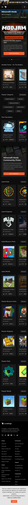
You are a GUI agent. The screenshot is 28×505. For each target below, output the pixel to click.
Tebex (16, 481)
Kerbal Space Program (7, 456)
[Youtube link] (8, 435)
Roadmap (17, 454)
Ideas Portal (18, 446)
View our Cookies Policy (14, 497)
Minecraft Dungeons (6, 459)
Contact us (17, 470)
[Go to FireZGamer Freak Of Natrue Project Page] (9, 255)
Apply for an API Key (6, 478)
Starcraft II (4, 454)
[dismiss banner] (25, 2)
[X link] (14, 435)
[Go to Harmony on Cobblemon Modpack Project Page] (9, 225)
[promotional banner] (14, 2)
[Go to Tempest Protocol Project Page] (9, 131)
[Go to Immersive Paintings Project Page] (9, 78)
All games (4, 443)
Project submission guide (6, 471)
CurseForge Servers (19, 459)
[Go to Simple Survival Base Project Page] (9, 285)
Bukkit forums (18, 456)
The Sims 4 (4, 451)
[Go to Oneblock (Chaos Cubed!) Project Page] (9, 405)
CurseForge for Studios (20, 479)
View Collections (14, 173)
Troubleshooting (19, 467)
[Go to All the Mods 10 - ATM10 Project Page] (9, 345)
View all (23, 182)
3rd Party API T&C (6, 481)
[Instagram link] (2, 435)
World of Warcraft (6, 448)
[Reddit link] (17, 435)
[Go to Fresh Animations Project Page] (9, 315)
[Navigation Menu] (2, 7)
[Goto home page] (5, 7)
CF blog (17, 448)
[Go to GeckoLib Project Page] (9, 375)
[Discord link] (11, 435)
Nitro (16, 484)
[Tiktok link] (5, 435)
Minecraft (4, 446)
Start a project (5, 467)
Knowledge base (19, 465)
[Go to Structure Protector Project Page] (9, 195)
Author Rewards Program (5, 475)
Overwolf (17, 476)
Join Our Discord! (19, 443)
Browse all (23, 94)
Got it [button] (14, 501)
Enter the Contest (14, 53)
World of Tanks (5, 461)
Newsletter (17, 451)
